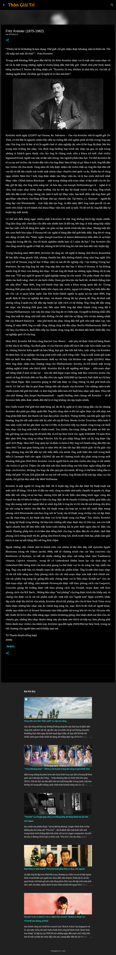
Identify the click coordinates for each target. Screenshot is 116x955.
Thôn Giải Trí (21, 4)
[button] (7, 40)
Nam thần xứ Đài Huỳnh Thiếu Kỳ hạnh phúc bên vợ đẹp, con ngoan (54, 869)
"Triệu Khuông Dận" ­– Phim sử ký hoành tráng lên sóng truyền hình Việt (57, 769)
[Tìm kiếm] (112, 5)
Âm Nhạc (10, 646)
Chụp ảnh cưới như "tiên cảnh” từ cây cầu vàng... (46, 721)
